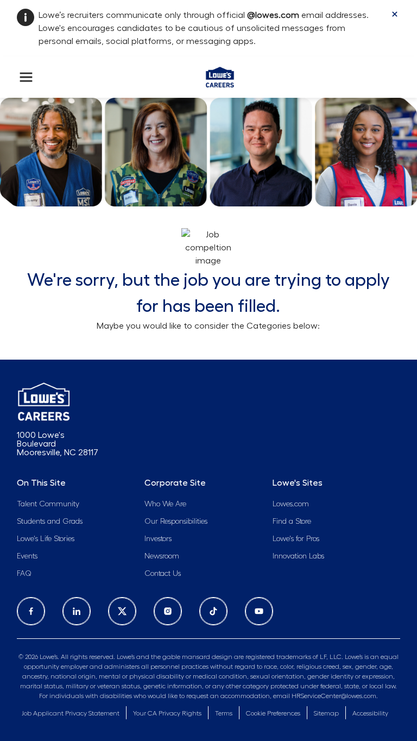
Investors (158, 539)
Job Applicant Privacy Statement (70, 713)
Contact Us (162, 573)
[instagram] (167, 611)
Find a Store (292, 521)
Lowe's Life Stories (45, 539)
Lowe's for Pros (296, 539)
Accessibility (370, 713)
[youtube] (259, 611)
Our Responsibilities (175, 521)
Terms (223, 713)
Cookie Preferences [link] (273, 713)
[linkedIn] (76, 611)
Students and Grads (50, 521)
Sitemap (326, 713)
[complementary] (273, 713)
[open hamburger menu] (26, 77)
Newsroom (161, 556)
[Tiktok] (213, 611)
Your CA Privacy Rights (167, 713)
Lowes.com (291, 504)
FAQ (24, 573)
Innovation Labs (298, 556)
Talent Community (48, 504)
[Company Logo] (219, 75)
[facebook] (31, 611)
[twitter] (122, 611)
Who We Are (165, 504)
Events (27, 556)
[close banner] (394, 14)
